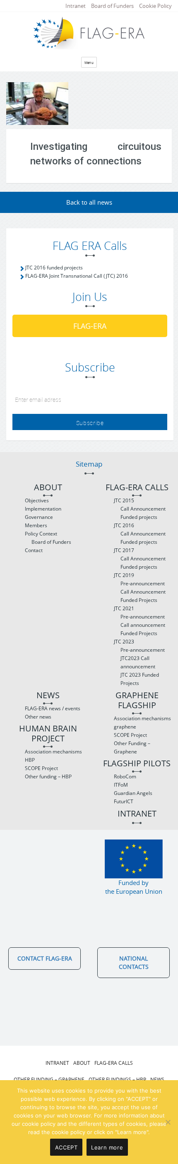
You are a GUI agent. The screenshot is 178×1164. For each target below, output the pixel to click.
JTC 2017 (124, 550)
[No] (168, 1122)
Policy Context (41, 533)
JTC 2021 (124, 608)
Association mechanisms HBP (53, 755)
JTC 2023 (124, 641)
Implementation (43, 508)
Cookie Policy (155, 6)
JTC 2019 (124, 575)
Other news (38, 716)
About (48, 487)
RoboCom (125, 776)
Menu (89, 62)
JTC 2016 (124, 525)
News (48, 695)
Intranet (75, 6)
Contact (34, 550)
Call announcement (142, 624)
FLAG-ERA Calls (137, 487)
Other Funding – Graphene (132, 747)
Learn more (107, 1147)
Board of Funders (112, 6)
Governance (39, 517)
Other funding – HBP (48, 776)
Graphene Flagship (137, 700)
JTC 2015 (124, 500)
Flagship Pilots (137, 763)
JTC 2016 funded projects (54, 267)
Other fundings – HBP (117, 1079)
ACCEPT (66, 1147)
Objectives (37, 500)
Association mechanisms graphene (142, 722)
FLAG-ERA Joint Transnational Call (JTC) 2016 (76, 275)
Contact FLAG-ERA (44, 958)
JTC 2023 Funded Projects (139, 679)
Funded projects (138, 517)
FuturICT (123, 801)
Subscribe (90, 423)
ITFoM (121, 784)
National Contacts (134, 962)
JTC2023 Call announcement (137, 662)
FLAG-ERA (89, 326)
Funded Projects (138, 600)
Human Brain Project (48, 734)
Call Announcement (143, 508)
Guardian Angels (133, 793)
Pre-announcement (142, 583)
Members (36, 525)
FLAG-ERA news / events (52, 708)
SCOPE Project (41, 768)
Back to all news (89, 202)
